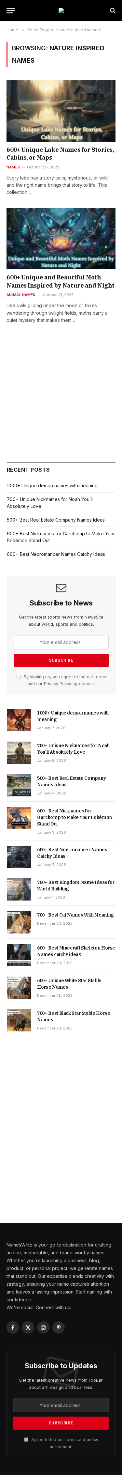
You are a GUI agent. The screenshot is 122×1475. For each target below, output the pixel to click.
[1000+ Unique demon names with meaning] (19, 720)
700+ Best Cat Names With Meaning (75, 915)
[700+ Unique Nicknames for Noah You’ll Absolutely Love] (19, 753)
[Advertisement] (61, 402)
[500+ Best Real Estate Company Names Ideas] (19, 785)
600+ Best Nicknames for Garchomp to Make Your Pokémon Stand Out (74, 817)
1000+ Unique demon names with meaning (52, 485)
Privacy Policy (57, 683)
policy (92, 1439)
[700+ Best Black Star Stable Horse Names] (19, 1020)
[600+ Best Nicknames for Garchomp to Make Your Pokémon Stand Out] (19, 818)
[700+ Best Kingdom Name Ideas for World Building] (19, 889)
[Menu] (11, 10)
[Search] (112, 10)
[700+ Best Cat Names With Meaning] (19, 922)
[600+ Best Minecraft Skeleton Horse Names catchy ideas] (19, 955)
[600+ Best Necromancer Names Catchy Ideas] (19, 857)
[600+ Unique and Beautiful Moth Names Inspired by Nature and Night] (61, 238)
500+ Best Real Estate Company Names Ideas (56, 520)
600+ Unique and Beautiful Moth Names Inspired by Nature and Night (61, 281)
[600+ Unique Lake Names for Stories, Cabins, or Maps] (61, 110)
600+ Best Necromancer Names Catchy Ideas (56, 554)
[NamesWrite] (61, 10)
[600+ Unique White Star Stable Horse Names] (19, 988)
